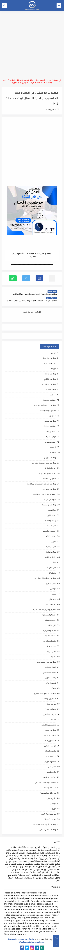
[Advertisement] (32, 45)
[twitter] (27, 948)
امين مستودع (50, 442)
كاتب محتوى (51, 584)
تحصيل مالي (51, 683)
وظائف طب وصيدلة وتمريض (43, 463)
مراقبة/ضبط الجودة (47, 474)
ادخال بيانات (51, 432)
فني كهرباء (51, 568)
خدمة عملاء (51, 390)
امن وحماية (51, 647)
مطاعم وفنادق (49, 427)
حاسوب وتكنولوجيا (48, 411)
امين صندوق (50, 620)
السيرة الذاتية (50, 364)
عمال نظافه (51, 537)
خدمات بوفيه (50, 668)
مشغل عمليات (49, 778)
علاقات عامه (51, 605)
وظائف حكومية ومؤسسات (44, 406)
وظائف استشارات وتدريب (45, 579)
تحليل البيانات (50, 736)
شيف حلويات (50, 710)
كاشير (53, 563)
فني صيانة (51, 526)
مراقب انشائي (50, 746)
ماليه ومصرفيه (49, 631)
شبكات (53, 689)
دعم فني (52, 600)
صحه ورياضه (50, 741)
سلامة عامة (51, 552)
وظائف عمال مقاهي (47, 830)
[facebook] (22, 948)
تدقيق (53, 594)
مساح (53, 720)
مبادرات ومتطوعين (48, 793)
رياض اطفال (51, 757)
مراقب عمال (51, 704)
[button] (39, 278)
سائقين (52, 453)
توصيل (53, 589)
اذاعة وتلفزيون (50, 558)
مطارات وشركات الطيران (45, 783)
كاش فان (52, 767)
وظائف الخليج (50, 379)
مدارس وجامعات (49, 479)
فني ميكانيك (51, 547)
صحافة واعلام (50, 788)
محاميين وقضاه (49, 699)
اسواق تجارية (50, 469)
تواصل (53, 804)
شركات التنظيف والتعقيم (45, 694)
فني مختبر (52, 626)
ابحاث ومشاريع (49, 531)
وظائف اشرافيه (49, 489)
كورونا (53, 809)
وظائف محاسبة (49, 385)
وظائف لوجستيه (49, 505)
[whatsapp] (42, 948)
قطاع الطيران (50, 762)
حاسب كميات (50, 751)
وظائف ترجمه (50, 730)
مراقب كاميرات (49, 820)
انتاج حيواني (51, 799)
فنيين (53, 542)
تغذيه (53, 657)
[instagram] (32, 948)
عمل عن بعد (51, 652)
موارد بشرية (51, 437)
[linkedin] (37, 948)
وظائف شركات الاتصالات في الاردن (41, 484)
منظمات (52, 573)
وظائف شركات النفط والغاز (44, 825)
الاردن (53, 353)
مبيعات (53, 369)
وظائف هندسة (49, 359)
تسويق (53, 395)
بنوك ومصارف (50, 521)
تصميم (53, 448)
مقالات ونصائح (49, 673)
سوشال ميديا (50, 500)
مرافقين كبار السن (48, 814)
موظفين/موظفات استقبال (44, 495)
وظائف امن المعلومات (46, 662)
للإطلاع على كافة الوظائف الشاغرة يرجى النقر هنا (32, 255)
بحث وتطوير (51, 678)
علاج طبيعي (51, 772)
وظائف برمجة (50, 421)
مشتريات (52, 510)
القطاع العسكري (49, 615)
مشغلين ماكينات (48, 725)
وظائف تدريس (49, 458)
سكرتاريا (52, 416)
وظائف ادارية (50, 374)
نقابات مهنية (50, 636)
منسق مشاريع (49, 641)
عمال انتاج (51, 516)
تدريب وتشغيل (49, 715)
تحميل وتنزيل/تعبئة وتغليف (44, 610)
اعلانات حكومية (49, 400)
